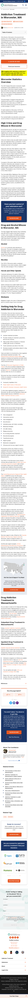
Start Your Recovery (14, 737)
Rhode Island (14, 943)
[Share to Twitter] (10, 702)
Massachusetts (14, 942)
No (20, 694)
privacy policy (14, 917)
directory (8, 370)
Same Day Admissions (7, 24)
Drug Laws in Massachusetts (12, 790)
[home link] (1, 9)
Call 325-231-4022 (14, 218)
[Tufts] (20, 856)
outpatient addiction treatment (12, 628)
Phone (4, 910)
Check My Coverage (14, 880)
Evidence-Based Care (7, 21)
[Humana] (7, 870)
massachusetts (6, 9)
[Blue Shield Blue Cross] (20, 863)
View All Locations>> (14, 947)
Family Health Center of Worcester (12, 384)
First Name (5, 899)
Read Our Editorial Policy (13, 760)
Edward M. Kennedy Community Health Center (15, 387)
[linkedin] (15, 937)
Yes (9, 694)
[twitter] (13, 937)
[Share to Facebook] (14, 702)
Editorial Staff (10, 27)
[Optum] (7, 863)
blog (17, 937)
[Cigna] (7, 856)
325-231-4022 (20, 1)
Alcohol (3, 247)
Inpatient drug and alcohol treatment (10, 647)
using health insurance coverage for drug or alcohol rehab (14, 664)
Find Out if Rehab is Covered (9, 1)
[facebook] (10, 937)
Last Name (5, 905)
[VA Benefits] (20, 870)
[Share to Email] (17, 702)
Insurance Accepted (19, 21)
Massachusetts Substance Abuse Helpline (11, 356)
